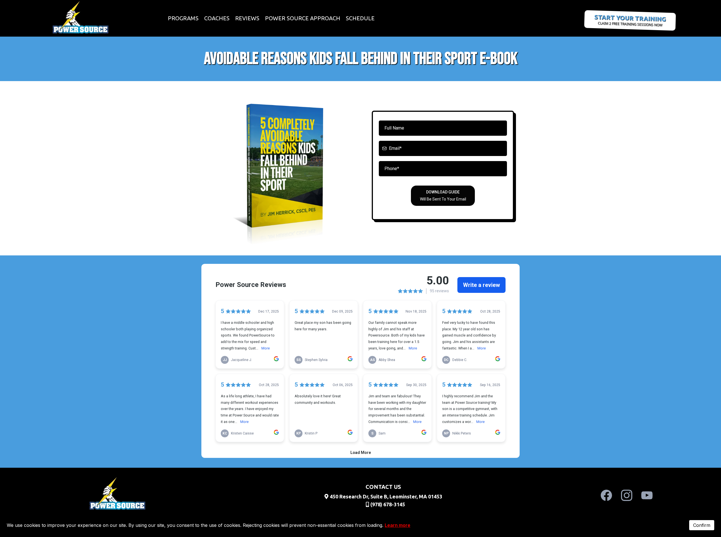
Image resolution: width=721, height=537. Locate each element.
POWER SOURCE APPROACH (302, 18)
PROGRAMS (183, 18)
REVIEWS (247, 18)
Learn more (397, 525)
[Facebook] (606, 495)
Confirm (701, 525)
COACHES (217, 18)
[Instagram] (627, 495)
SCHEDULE (360, 18)
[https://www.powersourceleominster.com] (80, 18)
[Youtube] (647, 495)
